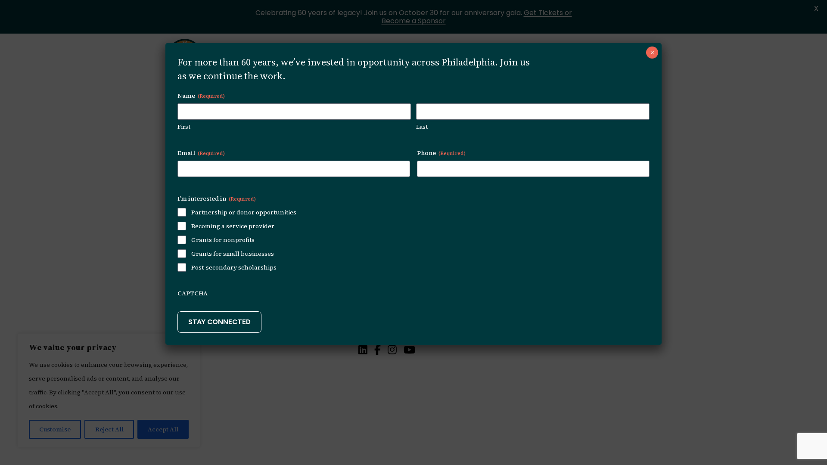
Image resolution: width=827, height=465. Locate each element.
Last (422, 126)
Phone (441, 153)
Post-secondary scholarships (234, 267)
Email (201, 153)
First (183, 126)
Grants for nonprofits (223, 240)
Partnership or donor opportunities (243, 212)
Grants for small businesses (232, 253)
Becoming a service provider (232, 226)
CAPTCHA (192, 293)
